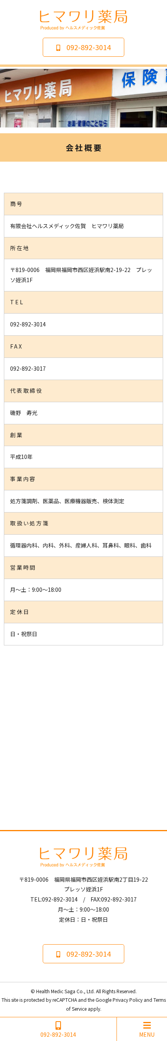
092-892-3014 (88, 47)
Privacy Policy (128, 999)
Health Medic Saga (55, 991)
